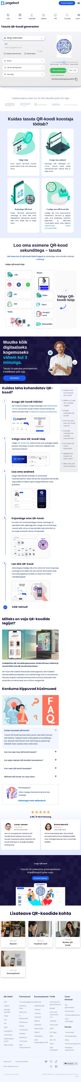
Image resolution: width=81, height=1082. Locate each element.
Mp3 (5, 1027)
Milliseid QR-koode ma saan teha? (19, 777)
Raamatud (38, 1028)
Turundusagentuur (25, 1002)
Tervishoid (23, 1030)
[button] (23, 37)
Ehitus (21, 1026)
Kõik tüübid (8, 1045)
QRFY (52, 1028)
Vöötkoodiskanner (71, 1015)
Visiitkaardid (39, 1006)
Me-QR (53, 1040)
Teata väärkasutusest (10, 1066)
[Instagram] (51, 1061)
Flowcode (54, 1025)
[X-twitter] (51, 1066)
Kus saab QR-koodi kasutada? (18, 768)
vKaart (6, 1006)
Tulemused (69, 1032)
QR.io (52, 1043)
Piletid (36, 1032)
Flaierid (37, 1009)
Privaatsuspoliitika (22, 1061)
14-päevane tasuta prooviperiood (43, 412)
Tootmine (23, 1041)
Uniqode (53, 1021)
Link (5, 1019)
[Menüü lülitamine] (78, 3)
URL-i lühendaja (69, 1020)
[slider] (64, 62)
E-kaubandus (23, 1017)
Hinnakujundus (71, 1036)
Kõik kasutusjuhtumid (40, 1041)
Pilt (5, 1023)
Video (6, 1016)
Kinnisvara (23, 1022)
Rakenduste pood (9, 1039)
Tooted (37, 1013)
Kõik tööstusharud (24, 1046)
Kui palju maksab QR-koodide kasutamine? (23, 760)
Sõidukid (37, 1025)
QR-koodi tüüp (23, 443)
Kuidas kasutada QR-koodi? (17, 730)
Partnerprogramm (71, 1043)
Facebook (8, 1035)
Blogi (67, 1040)
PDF (5, 1002)
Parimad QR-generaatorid (55, 1003)
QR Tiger (53, 1032)
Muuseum (23, 1037)
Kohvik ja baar (22, 1007)
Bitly (51, 1036)
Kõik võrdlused (54, 1048)
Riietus (37, 1021)
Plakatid (37, 1017)
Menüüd (37, 1002)
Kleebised (38, 1036)
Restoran (23, 1012)
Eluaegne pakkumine (69, 1048)
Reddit (52, 1008)
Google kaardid (7, 1010)
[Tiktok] (56, 1061)
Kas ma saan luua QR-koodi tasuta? (20, 752)
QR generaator (69, 1006)
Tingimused (7, 1061)
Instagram (8, 1031)
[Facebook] (56, 1066)
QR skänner (69, 1011)
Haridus (22, 1033)
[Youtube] (46, 1061)
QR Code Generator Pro (54, 1014)
